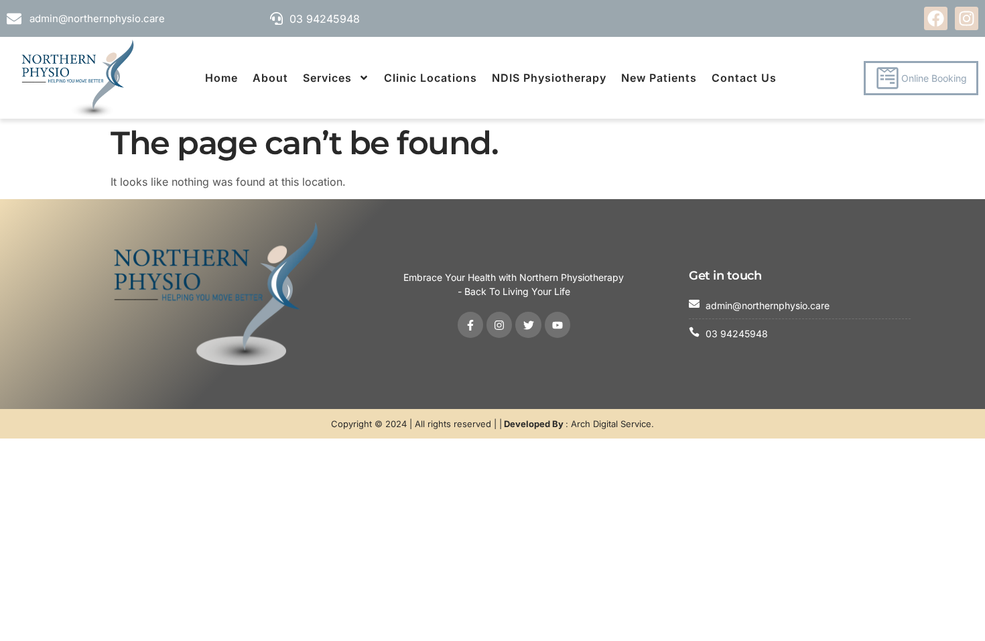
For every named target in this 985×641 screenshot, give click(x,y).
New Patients (659, 77)
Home (221, 77)
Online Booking (934, 78)
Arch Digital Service (611, 423)
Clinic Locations (430, 77)
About (270, 77)
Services (327, 77)
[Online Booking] (887, 78)
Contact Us (744, 77)
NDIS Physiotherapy (549, 77)
